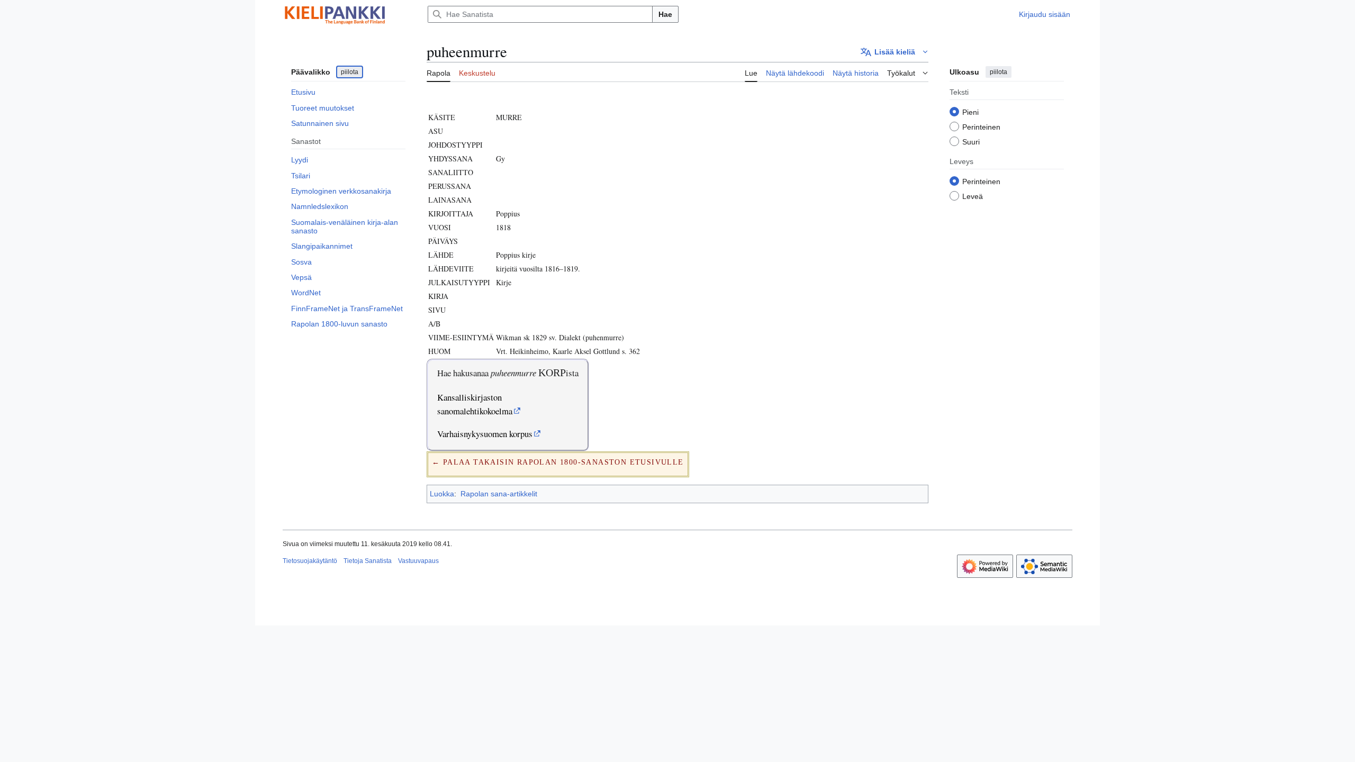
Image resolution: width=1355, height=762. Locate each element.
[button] (894, 51)
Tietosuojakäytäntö (310, 561)
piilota (349, 72)
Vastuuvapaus (418, 561)
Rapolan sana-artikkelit (498, 493)
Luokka (442, 493)
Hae (665, 14)
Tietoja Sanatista (368, 561)
